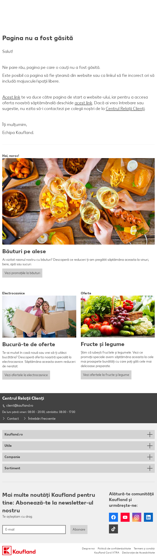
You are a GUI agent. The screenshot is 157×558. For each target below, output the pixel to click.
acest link (83, 102)
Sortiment (12, 468)
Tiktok (113, 528)
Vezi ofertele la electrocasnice (26, 375)
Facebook (113, 517)
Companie (12, 457)
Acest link (11, 97)
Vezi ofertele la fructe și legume (106, 375)
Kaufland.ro (13, 434)
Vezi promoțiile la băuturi (22, 273)
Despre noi (88, 548)
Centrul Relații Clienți (125, 108)
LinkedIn (148, 517)
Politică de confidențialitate (114, 548)
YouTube (125, 517)
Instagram (136, 517)
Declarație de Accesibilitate (138, 552)
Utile (8, 446)
